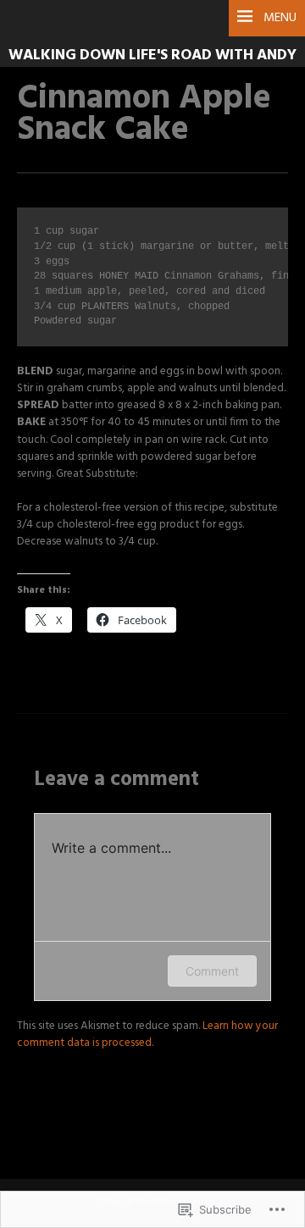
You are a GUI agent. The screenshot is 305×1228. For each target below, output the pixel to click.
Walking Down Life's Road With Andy (152, 55)
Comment (212, 971)
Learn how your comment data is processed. (147, 1034)
